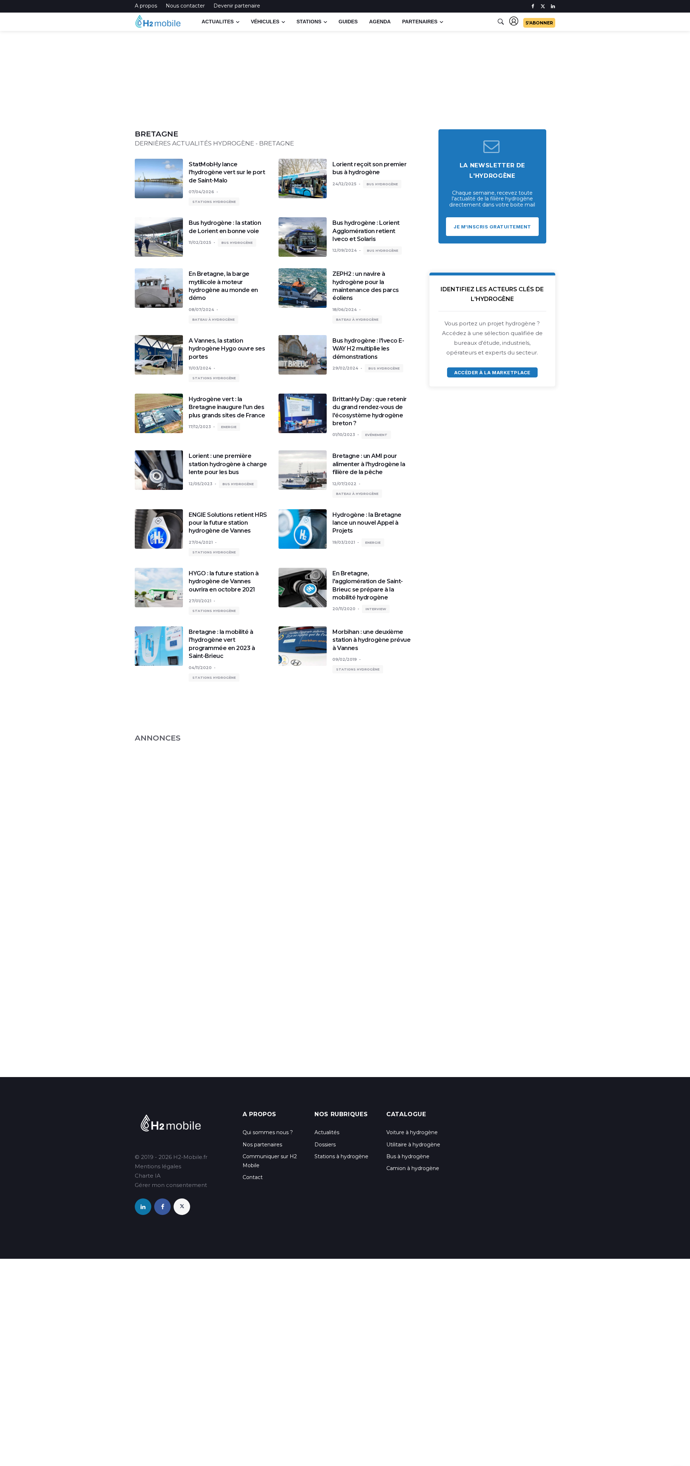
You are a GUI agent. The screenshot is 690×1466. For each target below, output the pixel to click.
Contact (253, 1177)
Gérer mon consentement (171, 1185)
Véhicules (265, 21)
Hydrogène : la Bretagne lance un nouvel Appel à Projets (366, 522)
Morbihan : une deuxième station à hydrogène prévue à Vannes (371, 639)
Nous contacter (185, 6)
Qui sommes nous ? (268, 1132)
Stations (308, 21)
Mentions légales (158, 1166)
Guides (348, 21)
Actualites (218, 21)
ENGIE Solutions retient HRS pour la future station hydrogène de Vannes (228, 522)
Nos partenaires (262, 1144)
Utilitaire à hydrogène (413, 1144)
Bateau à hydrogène (213, 319)
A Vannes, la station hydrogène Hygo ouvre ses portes (227, 348)
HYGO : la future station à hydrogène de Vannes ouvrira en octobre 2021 (223, 581)
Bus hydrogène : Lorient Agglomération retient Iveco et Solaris (366, 230)
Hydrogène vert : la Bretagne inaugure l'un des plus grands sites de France (227, 407)
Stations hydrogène (214, 202)
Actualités (326, 1132)
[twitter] (542, 6)
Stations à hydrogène (341, 1156)
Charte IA (148, 1175)
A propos (146, 6)
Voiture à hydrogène (412, 1132)
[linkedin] (553, 6)
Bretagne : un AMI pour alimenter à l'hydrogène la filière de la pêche (368, 464)
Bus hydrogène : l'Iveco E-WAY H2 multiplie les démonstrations (368, 348)
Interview (375, 609)
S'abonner (539, 22)
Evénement (376, 435)
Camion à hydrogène (412, 1168)
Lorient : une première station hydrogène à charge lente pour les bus (228, 464)
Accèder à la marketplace (492, 372)
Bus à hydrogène (407, 1156)
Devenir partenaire (236, 6)
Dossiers (325, 1144)
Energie (228, 427)
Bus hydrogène (382, 184)
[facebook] (532, 6)
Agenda (380, 21)
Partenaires (419, 21)
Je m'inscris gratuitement (492, 226)
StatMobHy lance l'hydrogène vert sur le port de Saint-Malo (227, 172)
